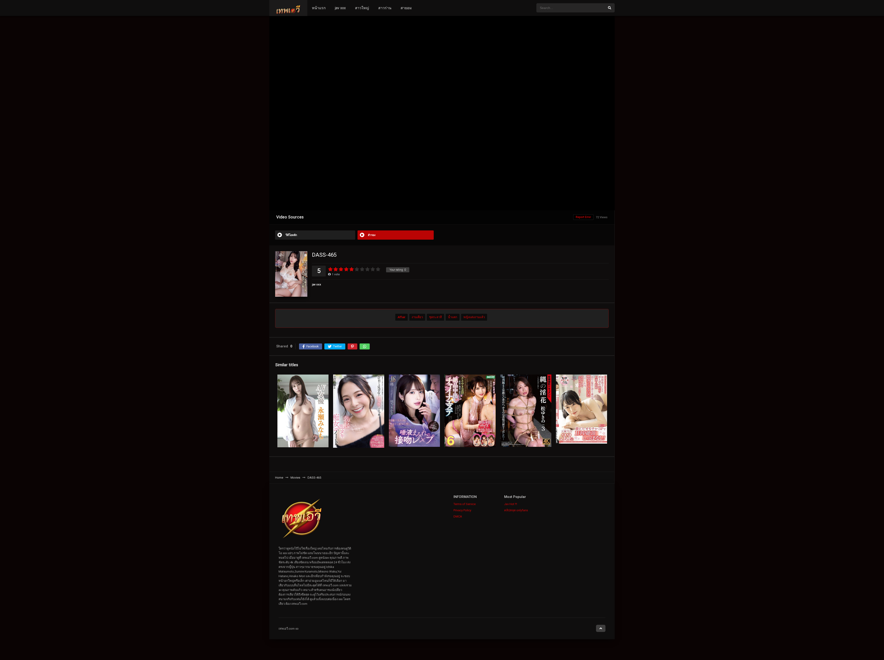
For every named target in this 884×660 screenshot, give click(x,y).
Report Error (583, 217)
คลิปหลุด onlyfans (516, 510)
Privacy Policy (462, 510)
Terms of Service (465, 504)
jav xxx (340, 8)
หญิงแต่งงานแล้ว (474, 317)
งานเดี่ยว (417, 317)
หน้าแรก (319, 8)
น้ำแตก (452, 317)
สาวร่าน (384, 8)
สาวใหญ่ (362, 8)
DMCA (458, 516)
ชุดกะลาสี (435, 317)
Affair (401, 317)
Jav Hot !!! (510, 504)
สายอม (406, 8)
